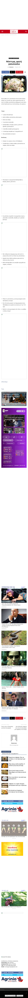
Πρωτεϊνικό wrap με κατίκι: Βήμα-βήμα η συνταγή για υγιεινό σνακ (17, 772)
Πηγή (2, 389)
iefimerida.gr (4, 381)
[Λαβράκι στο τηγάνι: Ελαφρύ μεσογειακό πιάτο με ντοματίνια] (4, 785)
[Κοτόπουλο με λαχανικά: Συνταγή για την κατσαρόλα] (4, 792)
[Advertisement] (14, 15)
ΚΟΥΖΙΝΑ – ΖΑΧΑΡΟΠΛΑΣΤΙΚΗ (11, 34)
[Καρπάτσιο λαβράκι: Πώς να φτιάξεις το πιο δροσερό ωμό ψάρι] (4, 759)
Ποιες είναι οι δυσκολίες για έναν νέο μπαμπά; (7, 727)
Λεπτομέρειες (20, 995)
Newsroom (11, 67)
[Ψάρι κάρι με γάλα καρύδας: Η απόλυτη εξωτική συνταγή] (4, 765)
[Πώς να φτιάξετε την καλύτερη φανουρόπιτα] (4, 778)
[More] (25, 72)
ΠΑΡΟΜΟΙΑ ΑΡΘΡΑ (6, 751)
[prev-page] (2, 797)
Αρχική (2, 34)
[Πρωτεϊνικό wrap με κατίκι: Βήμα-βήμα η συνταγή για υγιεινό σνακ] (4, 772)
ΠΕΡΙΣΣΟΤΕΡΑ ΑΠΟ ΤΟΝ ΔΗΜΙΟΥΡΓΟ (10, 753)
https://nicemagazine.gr (14, 745)
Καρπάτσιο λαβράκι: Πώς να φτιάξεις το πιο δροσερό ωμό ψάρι (17, 759)
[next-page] (4, 797)
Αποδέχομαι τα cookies (10, 995)
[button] (2, 31)
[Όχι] (26, 993)
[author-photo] (14, 741)
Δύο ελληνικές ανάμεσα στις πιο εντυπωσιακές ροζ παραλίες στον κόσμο (21, 728)
